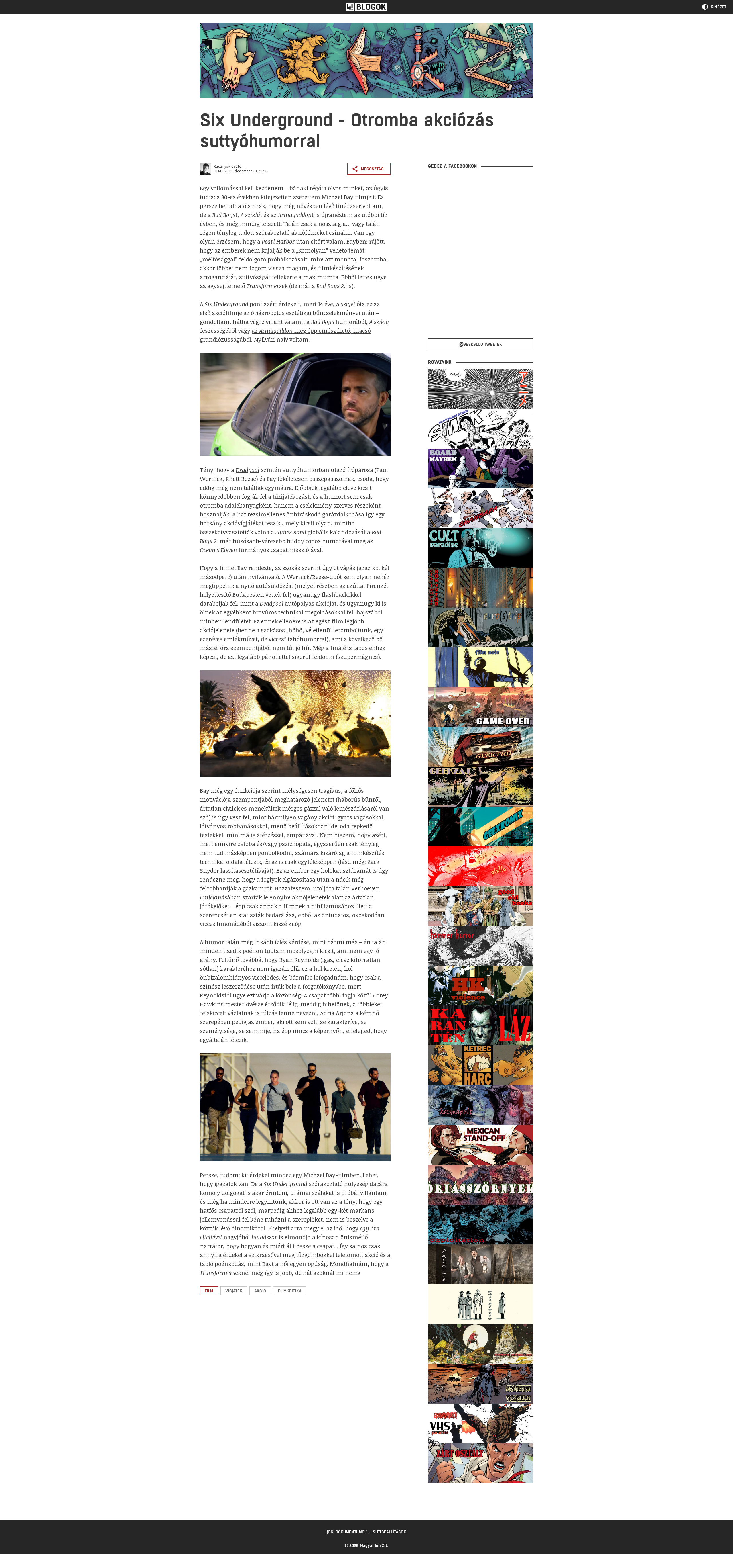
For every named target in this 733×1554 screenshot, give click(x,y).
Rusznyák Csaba (228, 167)
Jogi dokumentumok (347, 1532)
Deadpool (247, 470)
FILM (217, 171)
